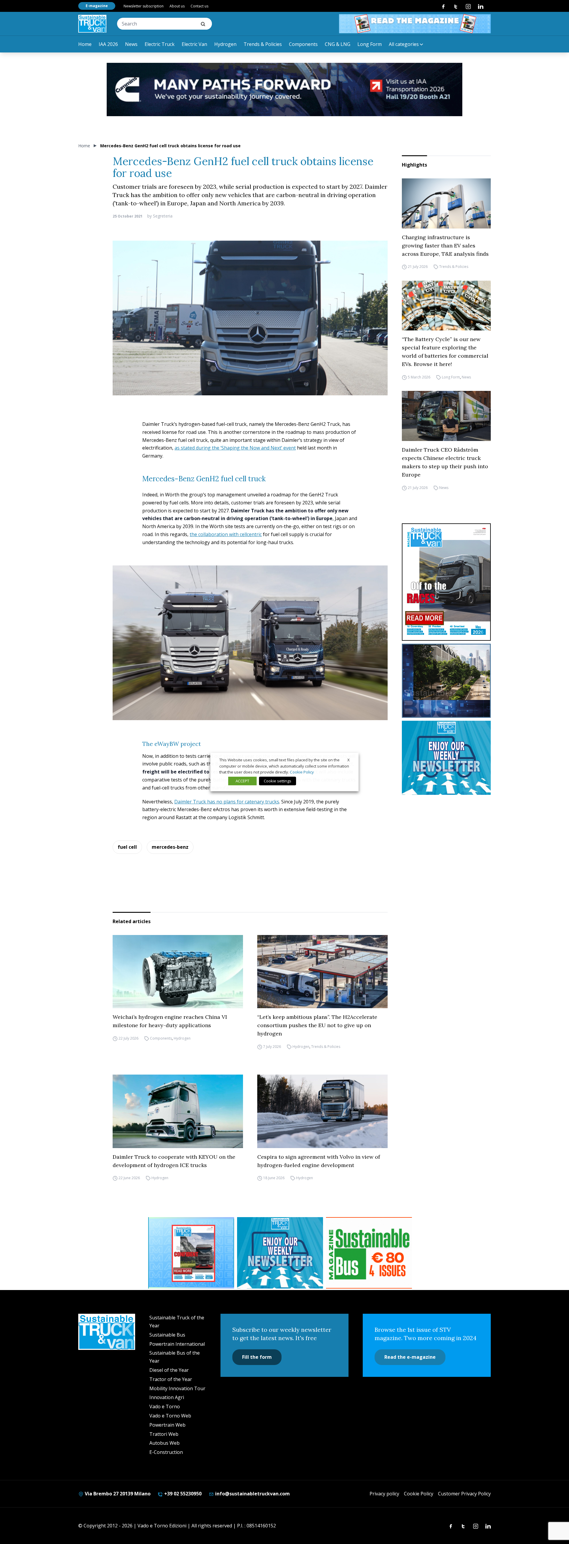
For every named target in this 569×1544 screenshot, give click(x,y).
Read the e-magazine (410, 1357)
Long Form (369, 44)
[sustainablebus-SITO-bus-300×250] (446, 681)
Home (85, 44)
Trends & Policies (263, 44)
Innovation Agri (166, 1397)
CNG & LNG (337, 44)
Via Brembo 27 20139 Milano (117, 1493)
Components (303, 44)
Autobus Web (164, 1443)
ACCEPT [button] (242, 781)
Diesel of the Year (169, 1370)
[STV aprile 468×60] (415, 23)
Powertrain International (177, 1344)
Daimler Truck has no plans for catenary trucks (226, 801)
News (131, 44)
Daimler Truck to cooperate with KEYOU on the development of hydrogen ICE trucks (174, 1161)
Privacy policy (384, 1493)
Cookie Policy (418, 1493)
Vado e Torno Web (170, 1415)
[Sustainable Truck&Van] (92, 24)
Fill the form (257, 1357)
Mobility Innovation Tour (177, 1388)
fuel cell (127, 847)
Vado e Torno (164, 1406)
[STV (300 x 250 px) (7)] (191, 1253)
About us (177, 6)
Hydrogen (225, 44)
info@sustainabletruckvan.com (252, 1493)
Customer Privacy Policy (464, 1493)
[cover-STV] (446, 582)
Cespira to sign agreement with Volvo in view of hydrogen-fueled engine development (318, 1161)
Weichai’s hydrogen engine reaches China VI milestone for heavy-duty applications (170, 1021)
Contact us (199, 6)
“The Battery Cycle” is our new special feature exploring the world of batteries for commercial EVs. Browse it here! (445, 351)
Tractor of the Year (170, 1379)
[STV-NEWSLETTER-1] (446, 758)
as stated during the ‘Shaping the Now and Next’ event (235, 448)
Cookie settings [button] (277, 781)
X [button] (348, 760)
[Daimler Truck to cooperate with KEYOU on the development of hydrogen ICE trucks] (178, 1111)
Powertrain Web (167, 1425)
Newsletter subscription (144, 6)
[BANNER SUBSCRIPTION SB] (369, 1253)
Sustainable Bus (167, 1335)
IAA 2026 (108, 44)
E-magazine (97, 5)
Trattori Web (163, 1434)
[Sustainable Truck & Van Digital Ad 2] (284, 89)
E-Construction (166, 1452)
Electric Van (194, 44)
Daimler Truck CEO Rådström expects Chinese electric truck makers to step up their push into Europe (445, 462)
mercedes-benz (170, 847)
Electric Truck (160, 44)
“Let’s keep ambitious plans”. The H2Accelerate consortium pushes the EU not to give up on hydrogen (317, 1025)
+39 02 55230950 (182, 1493)
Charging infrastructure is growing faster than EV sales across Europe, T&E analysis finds (445, 245)
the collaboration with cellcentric (226, 534)
